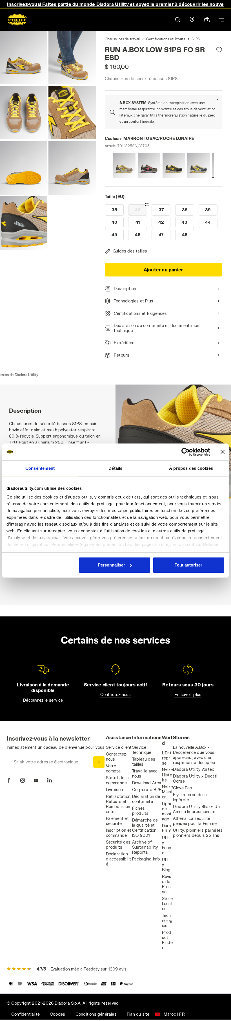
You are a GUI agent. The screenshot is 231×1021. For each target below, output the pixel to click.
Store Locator (167, 903)
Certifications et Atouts (165, 39)
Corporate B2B (147, 789)
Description (125, 288)
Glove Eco (182, 787)
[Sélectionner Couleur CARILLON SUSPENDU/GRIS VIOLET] (124, 165)
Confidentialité (25, 1014)
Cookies (57, 1014)
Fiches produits (140, 811)
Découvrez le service (43, 700)
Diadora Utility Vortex (193, 769)
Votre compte (113, 768)
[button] (177, 19)
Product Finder (167, 940)
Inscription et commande (119, 833)
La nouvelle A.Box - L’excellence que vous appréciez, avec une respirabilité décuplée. (194, 755)
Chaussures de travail (122, 39)
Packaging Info (146, 859)
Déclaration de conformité (146, 799)
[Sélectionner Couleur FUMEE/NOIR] (149, 165)
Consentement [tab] (40, 468)
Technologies (167, 920)
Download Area (146, 782)
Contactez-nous (115, 694)
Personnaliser (111, 565)
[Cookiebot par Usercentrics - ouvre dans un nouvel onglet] (185, 452)
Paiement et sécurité (117, 821)
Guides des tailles (130, 251)
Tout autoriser (188, 565)
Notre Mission (167, 791)
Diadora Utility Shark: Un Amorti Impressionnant (196, 809)
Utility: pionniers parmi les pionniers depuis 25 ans (198, 833)
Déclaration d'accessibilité (118, 858)
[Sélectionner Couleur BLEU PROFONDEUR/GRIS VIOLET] (198, 165)
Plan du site (138, 1014)
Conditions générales (96, 1014)
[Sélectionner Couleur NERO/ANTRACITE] (174, 165)
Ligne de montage (167, 811)
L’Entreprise (167, 757)
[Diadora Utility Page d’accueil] (17, 19)
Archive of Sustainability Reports (145, 847)
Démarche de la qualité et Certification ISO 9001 (145, 828)
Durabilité (166, 828)
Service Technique (142, 750)
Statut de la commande (117, 780)
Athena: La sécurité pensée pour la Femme (195, 821)
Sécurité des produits (118, 844)
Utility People (167, 845)
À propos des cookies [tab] (191, 468)
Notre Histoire (167, 774)
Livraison (114, 789)
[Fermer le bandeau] (223, 452)
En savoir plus (187, 694)
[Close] (217, 99)
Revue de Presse (167, 884)
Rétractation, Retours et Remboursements (119, 804)
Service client (119, 747)
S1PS (196, 39)
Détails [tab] (115, 468)
